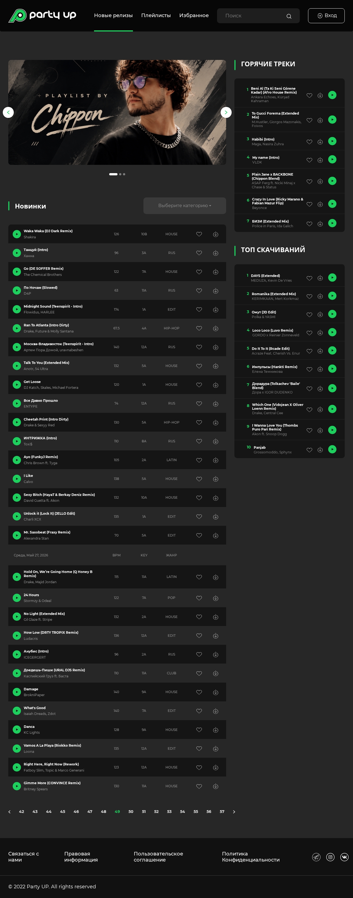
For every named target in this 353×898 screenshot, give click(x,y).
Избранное (194, 15)
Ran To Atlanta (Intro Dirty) (46, 325)
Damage (31, 689)
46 (76, 811)
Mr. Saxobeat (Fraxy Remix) (47, 532)
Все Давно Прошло (41, 400)
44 (49, 811)
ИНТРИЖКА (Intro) (40, 438)
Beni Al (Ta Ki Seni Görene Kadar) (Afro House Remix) (274, 90)
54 (182, 811)
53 (169, 811)
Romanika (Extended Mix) (274, 294)
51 (144, 811)
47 (89, 811)
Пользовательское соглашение (158, 857)
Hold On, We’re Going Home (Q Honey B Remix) (58, 574)
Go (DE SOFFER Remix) (43, 268)
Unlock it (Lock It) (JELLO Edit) (49, 513)
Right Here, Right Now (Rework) (51, 764)
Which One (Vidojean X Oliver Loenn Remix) (277, 407)
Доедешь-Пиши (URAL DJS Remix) (54, 670)
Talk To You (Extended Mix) (46, 363)
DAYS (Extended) (265, 276)
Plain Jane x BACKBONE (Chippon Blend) (272, 176)
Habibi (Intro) (263, 139)
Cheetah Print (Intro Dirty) (46, 419)
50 (131, 811)
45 (62, 811)
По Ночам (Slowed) (40, 288)
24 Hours (31, 595)
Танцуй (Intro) (36, 250)
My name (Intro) (265, 158)
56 (209, 811)
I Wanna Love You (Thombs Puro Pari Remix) (275, 427)
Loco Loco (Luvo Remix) (272, 330)
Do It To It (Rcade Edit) (271, 349)
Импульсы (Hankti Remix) (274, 367)
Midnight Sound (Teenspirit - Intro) (53, 306)
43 (35, 811)
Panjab (260, 448)
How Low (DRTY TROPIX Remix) (51, 632)
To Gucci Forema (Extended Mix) (275, 115)
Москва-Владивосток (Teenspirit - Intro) (58, 344)
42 (21, 811)
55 (196, 811)
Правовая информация (81, 857)
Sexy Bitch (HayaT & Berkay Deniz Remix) (59, 495)
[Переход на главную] (42, 16)
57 (222, 811)
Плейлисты (156, 15)
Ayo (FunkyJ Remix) (41, 457)
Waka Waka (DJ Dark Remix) (48, 231)
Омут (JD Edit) (264, 312)
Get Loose (32, 382)
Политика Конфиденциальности (251, 857)
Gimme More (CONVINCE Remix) (52, 783)
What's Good (35, 708)
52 (156, 811)
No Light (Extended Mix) (44, 614)
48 (103, 811)
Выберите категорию (183, 205)
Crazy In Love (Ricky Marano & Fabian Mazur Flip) (277, 201)
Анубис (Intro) (36, 651)
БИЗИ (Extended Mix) (270, 221)
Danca (29, 727)
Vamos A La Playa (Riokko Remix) (52, 745)
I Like (28, 476)
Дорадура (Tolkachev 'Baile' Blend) (276, 386)
